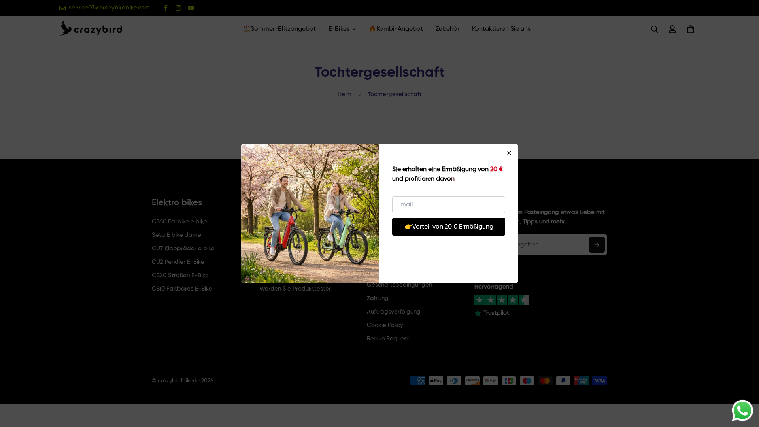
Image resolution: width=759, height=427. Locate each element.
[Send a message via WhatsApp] (742, 410)
